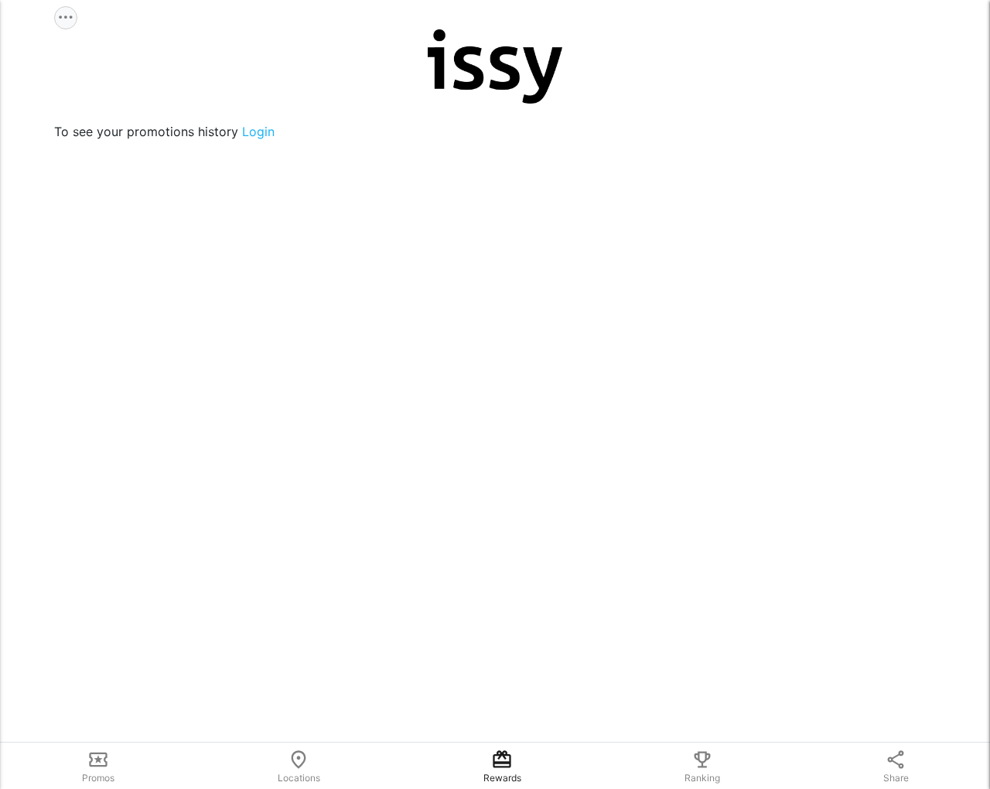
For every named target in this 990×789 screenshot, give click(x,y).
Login (258, 131)
